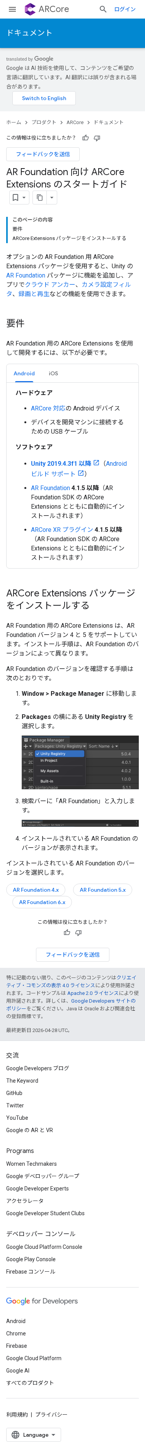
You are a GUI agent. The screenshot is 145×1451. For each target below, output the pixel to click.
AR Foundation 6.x (42, 902)
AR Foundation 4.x (36, 889)
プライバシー (51, 1415)
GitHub (14, 1093)
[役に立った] (85, 138)
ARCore (54, 9)
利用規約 (17, 1415)
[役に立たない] (97, 138)
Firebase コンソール (30, 1272)
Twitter (15, 1105)
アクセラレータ (25, 1201)
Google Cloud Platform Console (44, 1247)
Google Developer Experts (37, 1188)
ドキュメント (29, 33)
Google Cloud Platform (33, 1358)
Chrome (16, 1333)
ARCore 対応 (48, 408)
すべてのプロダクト (30, 1383)
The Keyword (22, 1081)
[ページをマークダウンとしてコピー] (40, 197)
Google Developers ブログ (37, 1068)
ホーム (13, 122)
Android (16, 1321)
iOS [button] (53, 373)
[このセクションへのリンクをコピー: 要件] (32, 324)
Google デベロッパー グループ (42, 1176)
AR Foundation (25, 275)
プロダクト (43, 122)
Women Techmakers (31, 1164)
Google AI (17, 1371)
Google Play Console (31, 1259)
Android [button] (24, 373)
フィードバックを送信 (43, 154)
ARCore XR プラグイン (62, 529)
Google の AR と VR (29, 1130)
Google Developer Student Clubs (45, 1213)
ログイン (125, 9)
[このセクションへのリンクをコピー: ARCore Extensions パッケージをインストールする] (97, 606)
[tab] (24, 373)
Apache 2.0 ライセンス (93, 993)
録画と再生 (34, 294)
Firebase (16, 1346)
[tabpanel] (72, 475)
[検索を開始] (103, 9)
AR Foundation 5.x (103, 889)
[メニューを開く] (12, 9)
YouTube (17, 1118)
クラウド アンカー (50, 284)
